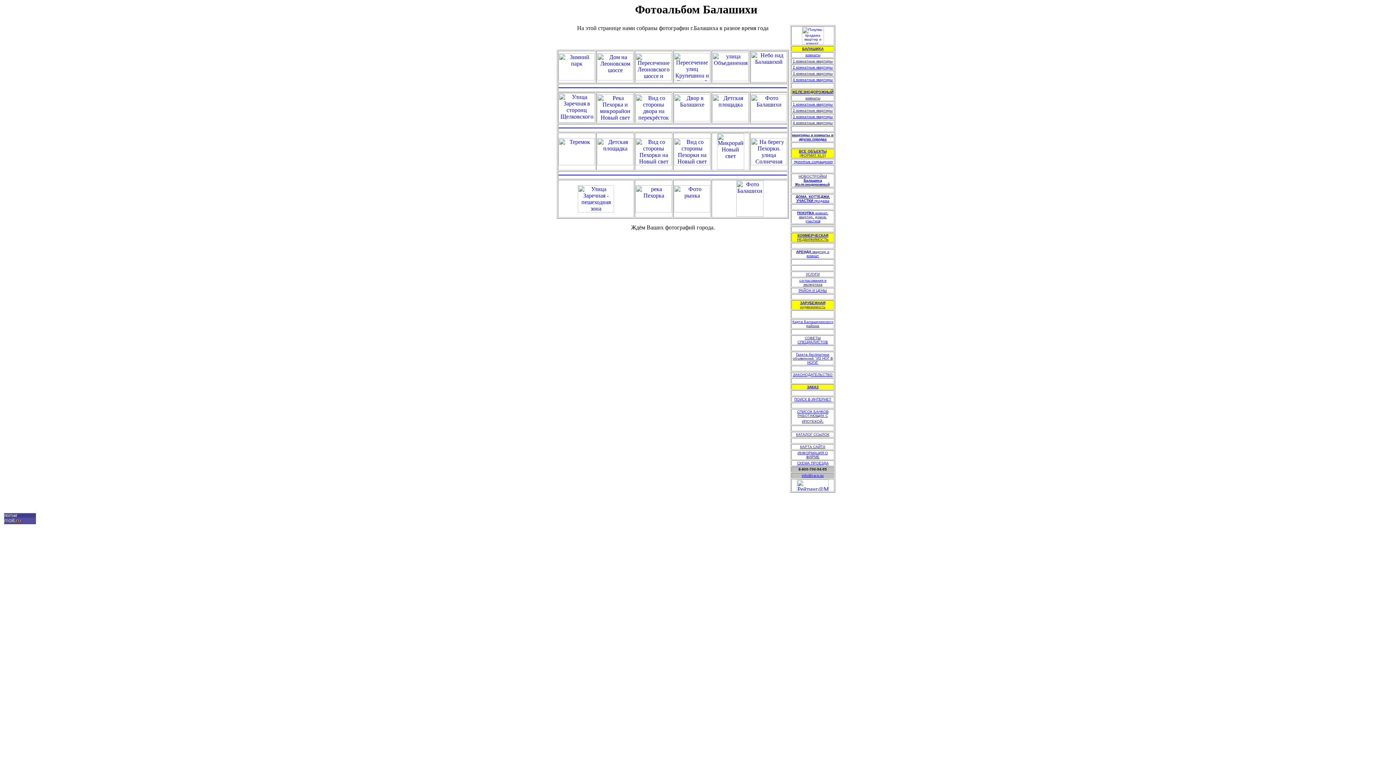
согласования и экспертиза (812, 282)
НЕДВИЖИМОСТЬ (813, 237)
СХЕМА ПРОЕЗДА (813, 463)
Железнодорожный (812, 184)
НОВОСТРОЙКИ (813, 178)
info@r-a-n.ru (813, 475)
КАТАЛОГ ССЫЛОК (812, 434)
